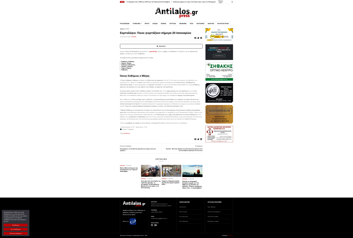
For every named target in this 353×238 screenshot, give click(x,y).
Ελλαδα (155, 23)
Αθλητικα (211, 23)
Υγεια (191, 23)
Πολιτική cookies (213, 216)
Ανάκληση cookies (213, 221)
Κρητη (147, 23)
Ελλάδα (127, 29)
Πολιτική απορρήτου (214, 212)
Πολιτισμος (200, 23)
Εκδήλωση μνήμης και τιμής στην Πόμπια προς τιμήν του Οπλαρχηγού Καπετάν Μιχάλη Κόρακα (195, 2)
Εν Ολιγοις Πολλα (223, 23)
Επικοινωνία (183, 212)
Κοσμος (163, 23)
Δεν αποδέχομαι (15, 229)
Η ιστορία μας (183, 216)
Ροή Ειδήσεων (183, 221)
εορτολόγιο (153, 51)
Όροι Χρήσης (211, 207)
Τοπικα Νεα (136, 23)
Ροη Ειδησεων (124, 23)
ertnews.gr (126, 133)
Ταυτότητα (182, 207)
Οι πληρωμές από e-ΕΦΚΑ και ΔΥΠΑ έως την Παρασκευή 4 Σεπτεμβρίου (141, 2)
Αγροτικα (173, 23)
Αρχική (122, 29)
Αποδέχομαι (15, 225)
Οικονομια (182, 23)
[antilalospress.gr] (176, 12)
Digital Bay (230, 235)
